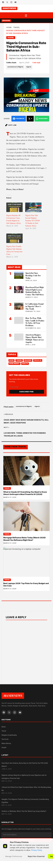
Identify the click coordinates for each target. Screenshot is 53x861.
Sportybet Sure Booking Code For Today (33, 275)
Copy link (12, 125)
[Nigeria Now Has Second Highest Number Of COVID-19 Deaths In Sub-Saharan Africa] (33, 207)
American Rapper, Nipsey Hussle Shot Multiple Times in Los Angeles (34, 338)
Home (9, 27)
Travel (16, 27)
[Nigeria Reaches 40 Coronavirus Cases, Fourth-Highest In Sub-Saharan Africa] (14, 207)
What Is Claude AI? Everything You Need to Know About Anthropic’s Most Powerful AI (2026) (25, 493)
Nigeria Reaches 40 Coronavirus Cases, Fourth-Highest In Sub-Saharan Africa (13, 219)
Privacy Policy (36, 850)
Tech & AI (37, 360)
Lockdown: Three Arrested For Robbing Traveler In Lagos (25, 434)
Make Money (14, 363)
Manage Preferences (13, 856)
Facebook (20, 118)
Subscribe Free (26, 392)
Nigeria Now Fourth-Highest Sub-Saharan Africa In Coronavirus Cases (14, 250)
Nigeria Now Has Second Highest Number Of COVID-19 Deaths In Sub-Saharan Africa (32, 220)
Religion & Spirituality (9, 735)
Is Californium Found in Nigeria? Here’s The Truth (34, 306)
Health (25, 363)
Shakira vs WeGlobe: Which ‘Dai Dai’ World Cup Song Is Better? (24, 811)
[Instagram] (11, 2)
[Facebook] (3, 2)
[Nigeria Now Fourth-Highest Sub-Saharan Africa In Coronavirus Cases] (14, 238)
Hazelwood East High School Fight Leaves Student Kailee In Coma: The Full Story (34, 291)
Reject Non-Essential (36, 856)
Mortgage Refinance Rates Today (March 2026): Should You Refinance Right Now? (24, 538)
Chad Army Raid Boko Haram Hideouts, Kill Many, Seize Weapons (26, 421)
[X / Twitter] (7, 2)
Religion (28, 360)
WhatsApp (43, 118)
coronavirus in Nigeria (15, 67)
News (11, 360)
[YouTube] (15, 2)
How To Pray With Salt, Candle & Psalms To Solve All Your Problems (34, 322)
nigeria (28, 67)
